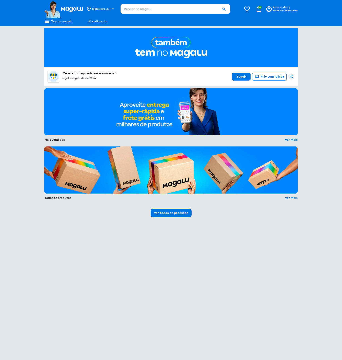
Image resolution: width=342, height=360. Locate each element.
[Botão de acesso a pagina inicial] (63, 9)
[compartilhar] (291, 76)
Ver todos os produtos (171, 213)
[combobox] (175, 9)
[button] (223, 9)
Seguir (241, 76)
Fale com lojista (272, 76)
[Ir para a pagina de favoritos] (247, 9)
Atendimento (97, 21)
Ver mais (291, 139)
